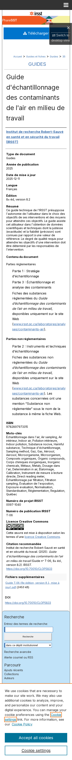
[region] (36, 721)
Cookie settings (36, 750)
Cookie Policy (22, 724)
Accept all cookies (36, 737)
